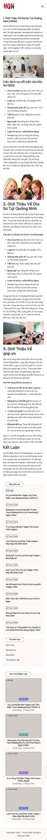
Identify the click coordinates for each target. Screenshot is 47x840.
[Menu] (42, 6)
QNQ (28, 835)
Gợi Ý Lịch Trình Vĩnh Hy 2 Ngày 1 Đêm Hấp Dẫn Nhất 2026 (22, 571)
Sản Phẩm (10, 655)
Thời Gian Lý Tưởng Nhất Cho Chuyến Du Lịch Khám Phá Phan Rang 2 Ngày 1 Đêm (23, 628)
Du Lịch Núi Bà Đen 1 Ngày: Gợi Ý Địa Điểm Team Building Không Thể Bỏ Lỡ (22, 496)
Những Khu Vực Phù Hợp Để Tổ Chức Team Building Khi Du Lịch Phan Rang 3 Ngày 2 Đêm (22, 512)
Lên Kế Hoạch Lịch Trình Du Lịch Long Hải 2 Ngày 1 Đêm (23, 585)
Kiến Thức (10, 645)
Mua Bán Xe (11, 650)
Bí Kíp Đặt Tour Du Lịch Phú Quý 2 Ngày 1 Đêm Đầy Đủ (23, 556)
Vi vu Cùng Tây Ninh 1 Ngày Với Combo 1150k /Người (22, 528)
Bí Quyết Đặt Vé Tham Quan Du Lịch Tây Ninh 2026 (23, 614)
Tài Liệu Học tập (13, 660)
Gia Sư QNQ (8, 147)
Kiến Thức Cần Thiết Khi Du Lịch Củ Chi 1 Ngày (23, 599)
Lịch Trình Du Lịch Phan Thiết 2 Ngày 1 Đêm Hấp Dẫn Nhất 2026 (22, 542)
